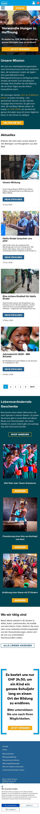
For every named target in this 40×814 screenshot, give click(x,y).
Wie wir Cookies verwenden (13, 767)
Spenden (20, 8)
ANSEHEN (20, 491)
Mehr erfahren (14, 199)
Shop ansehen (20, 434)
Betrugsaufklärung (9, 757)
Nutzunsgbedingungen (11, 763)
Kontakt (5, 746)
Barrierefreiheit (8, 754)
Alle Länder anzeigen (17, 645)
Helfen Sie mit (12, 122)
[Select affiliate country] (38, 3)
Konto (5, 750)
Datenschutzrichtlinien (11, 760)
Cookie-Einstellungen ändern (13, 770)
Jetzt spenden (20, 49)
